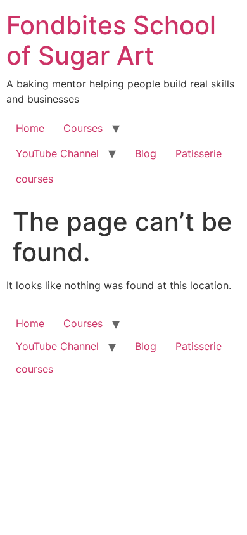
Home (30, 128)
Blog (145, 153)
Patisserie (198, 153)
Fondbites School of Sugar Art (111, 40)
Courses (83, 128)
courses (34, 178)
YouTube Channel (57, 153)
